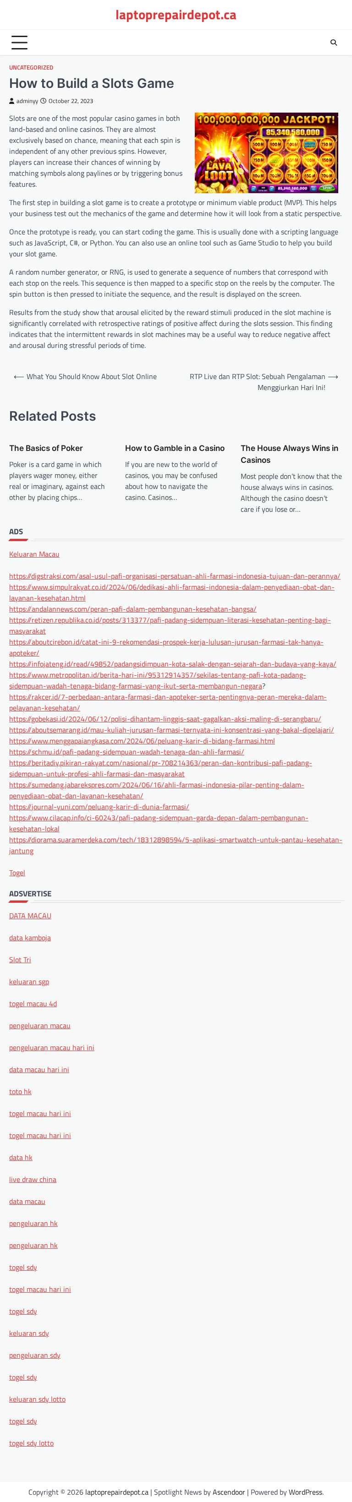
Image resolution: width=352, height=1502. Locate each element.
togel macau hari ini (40, 1289)
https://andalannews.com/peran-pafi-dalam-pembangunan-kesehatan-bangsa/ (133, 608)
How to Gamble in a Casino (175, 448)
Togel (17, 872)
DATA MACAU (30, 915)
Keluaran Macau (34, 553)
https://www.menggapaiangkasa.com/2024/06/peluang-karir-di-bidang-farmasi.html (142, 740)
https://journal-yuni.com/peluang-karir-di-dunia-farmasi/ (99, 806)
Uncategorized (31, 67)
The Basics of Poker (46, 448)
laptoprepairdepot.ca (176, 14)
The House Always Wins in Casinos (289, 454)
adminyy (27, 101)
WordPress (305, 1491)
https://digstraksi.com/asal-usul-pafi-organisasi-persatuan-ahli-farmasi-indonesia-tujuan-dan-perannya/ (175, 575)
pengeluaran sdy (34, 1355)
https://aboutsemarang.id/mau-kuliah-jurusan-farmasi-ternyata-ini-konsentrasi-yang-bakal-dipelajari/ (171, 729)
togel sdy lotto (31, 1442)
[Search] (334, 42)
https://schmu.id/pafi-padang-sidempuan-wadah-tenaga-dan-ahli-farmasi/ (126, 751)
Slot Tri (20, 959)
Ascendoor (229, 1491)
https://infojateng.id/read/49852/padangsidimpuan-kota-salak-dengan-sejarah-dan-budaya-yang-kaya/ (172, 663)
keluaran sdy (29, 1333)
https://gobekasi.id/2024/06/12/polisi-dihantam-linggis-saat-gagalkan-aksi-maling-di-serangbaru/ (165, 718)
